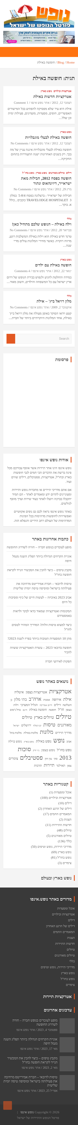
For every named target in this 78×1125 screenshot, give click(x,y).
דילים (69, 172)
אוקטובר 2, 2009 (61, 307)
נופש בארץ (46, 91)
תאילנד (60, 765)
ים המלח (37, 725)
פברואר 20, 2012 (61, 230)
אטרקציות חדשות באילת (52, 96)
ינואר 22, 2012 (63, 271)
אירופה (56, 699)
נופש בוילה (15, 741)
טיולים (64, 716)
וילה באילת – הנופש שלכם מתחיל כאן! (42, 224)
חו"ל (61, 709)
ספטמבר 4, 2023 (47, 1029)
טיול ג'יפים (15, 709)
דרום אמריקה (46, 705)
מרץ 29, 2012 (63, 189)
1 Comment (21, 102)
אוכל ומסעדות (63, 792)
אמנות (46, 699)
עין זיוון (48, 758)
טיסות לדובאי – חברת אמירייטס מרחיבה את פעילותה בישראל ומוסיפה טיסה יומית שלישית (30, 1081)
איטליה (19, 692)
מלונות (46, 732)
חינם (25, 710)
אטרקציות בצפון (36, 692)
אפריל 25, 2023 (48, 1090)
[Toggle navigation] (69, 52)
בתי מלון (20, 699)
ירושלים (26, 725)
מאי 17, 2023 (49, 1048)
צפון (69, 765)
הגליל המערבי (29, 705)
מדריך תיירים (63, 732)
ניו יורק (36, 750)
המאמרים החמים (61, 814)
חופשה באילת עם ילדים (53, 265)
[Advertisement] (39, 405)
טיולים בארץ (44, 717)
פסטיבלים (31, 757)
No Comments (19, 143)
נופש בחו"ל (28, 172)
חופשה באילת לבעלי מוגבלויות (48, 137)
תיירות (49, 765)
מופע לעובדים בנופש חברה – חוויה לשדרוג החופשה (39, 547)
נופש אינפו (27, 1112)
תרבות (38, 765)
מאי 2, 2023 (50, 1067)
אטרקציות (60, 691)
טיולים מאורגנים (57, 172)
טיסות (49, 724)
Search (10, 339)
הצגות (68, 819)
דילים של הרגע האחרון (57, 808)
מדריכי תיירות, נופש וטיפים (54, 846)
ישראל (16, 725)
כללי (69, 218)
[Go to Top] (7, 1105)
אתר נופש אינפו (40, 102)
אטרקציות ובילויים (63, 91)
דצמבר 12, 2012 (62, 102)
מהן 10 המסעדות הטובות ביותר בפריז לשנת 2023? (40, 638)
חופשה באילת (38, 709)
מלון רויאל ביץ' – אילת (54, 301)
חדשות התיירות (62, 825)
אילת (67, 699)
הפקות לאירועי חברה (58, 661)
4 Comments (22, 271)
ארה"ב (35, 699)
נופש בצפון (48, 750)
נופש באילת (43, 741)
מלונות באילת (31, 732)
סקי (55, 758)
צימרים (13, 758)
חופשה (52, 709)
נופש (59, 740)
